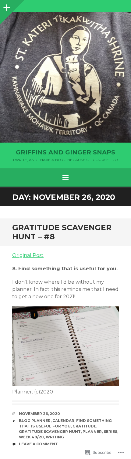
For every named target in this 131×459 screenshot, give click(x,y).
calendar (63, 420)
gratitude (84, 426)
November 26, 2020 (39, 413)
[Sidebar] (6, 6)
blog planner (35, 420)
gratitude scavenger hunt (50, 431)
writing (55, 437)
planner (92, 431)
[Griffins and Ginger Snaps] (65, 77)
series (110, 431)
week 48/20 (31, 437)
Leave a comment (38, 444)
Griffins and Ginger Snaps (65, 152)
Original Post (28, 255)
